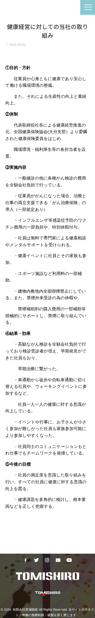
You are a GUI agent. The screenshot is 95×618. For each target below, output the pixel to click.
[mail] (58, 560)
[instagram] (47, 560)
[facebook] (26, 560)
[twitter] (36, 560)
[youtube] (69, 560)
